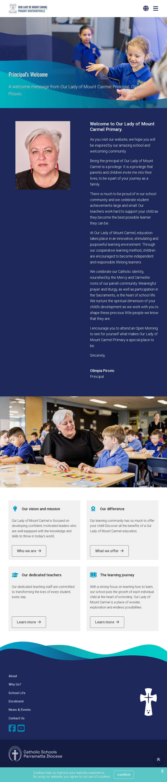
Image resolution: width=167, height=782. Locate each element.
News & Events (20, 710)
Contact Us (17, 718)
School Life (17, 693)
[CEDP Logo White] (35, 753)
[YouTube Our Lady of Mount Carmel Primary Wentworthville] (22, 728)
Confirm (123, 774)
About (13, 676)
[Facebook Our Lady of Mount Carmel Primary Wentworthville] (13, 728)
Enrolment (16, 701)
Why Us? (15, 684)
